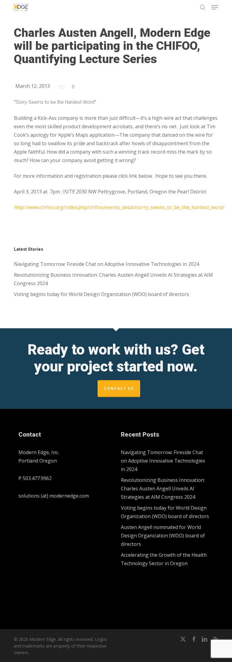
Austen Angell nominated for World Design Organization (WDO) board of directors (163, 535)
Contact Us (119, 388)
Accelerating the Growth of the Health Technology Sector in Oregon (164, 559)
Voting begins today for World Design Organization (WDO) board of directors (101, 294)
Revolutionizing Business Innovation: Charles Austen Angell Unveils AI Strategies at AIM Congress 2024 (113, 279)
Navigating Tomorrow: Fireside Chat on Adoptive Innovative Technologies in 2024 (106, 264)
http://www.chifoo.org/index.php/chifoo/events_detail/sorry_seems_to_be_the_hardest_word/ (119, 207)
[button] (214, 7)
